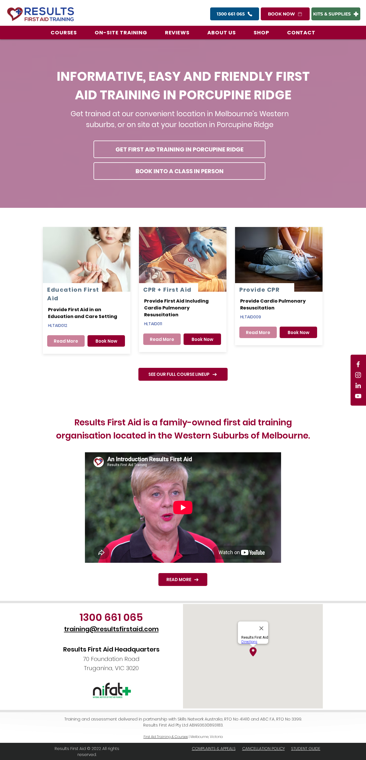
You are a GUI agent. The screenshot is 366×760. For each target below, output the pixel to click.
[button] (64, 32)
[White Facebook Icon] (358, 364)
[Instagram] (358, 375)
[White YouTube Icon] (358, 396)
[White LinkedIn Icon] (358, 385)
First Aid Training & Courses (166, 736)
